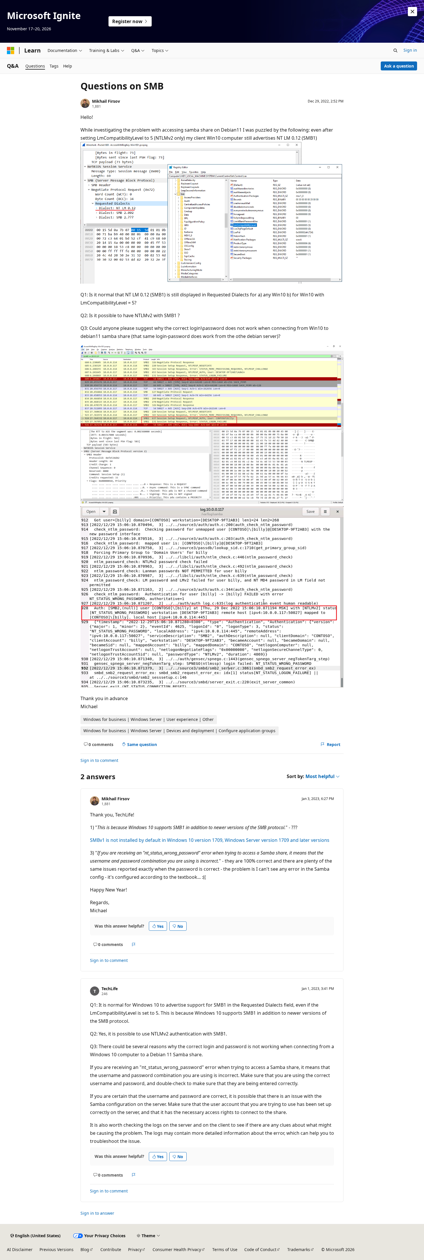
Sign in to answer (97, 1213)
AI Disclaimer (20, 1249)
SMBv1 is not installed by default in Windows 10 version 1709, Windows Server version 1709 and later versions (209, 840)
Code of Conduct (260, 1249)
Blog (84, 1249)
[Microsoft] (10, 50)
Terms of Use (224, 1249)
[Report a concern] (134, 944)
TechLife (110, 988)
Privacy (135, 1249)
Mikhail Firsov (106, 101)
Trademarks (298, 1249)
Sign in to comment (99, 760)
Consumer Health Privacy (177, 1249)
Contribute (110, 1249)
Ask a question (399, 66)
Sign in (410, 50)
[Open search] (395, 50)
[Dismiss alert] (412, 11)
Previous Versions (57, 1249)
